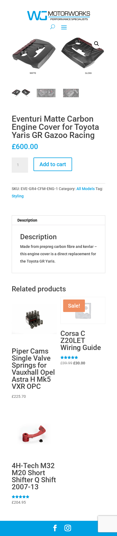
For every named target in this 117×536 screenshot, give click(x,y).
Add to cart (52, 164)
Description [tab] (27, 220)
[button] (96, 44)
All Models (85, 189)
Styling (18, 196)
